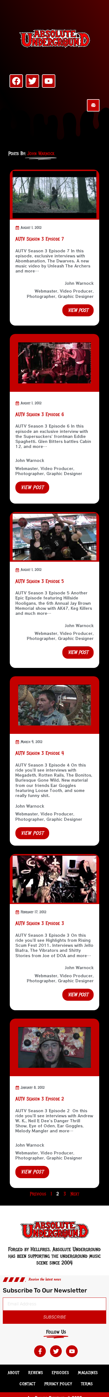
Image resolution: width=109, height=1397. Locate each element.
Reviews (35, 1372)
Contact (27, 1383)
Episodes (60, 1372)
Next (74, 1194)
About (14, 1372)
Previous (38, 1194)
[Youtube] (48, 81)
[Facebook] (16, 81)
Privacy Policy (58, 1383)
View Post (32, 487)
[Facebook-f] (40, 1351)
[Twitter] (32, 81)
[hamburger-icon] (93, 105)
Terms (87, 1383)
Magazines (88, 1372)
